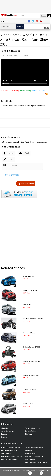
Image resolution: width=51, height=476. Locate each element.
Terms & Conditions (32, 428)
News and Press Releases (10, 447)
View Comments (39, 90)
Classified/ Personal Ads (34, 456)
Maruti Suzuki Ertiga (31, 375)
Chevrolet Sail (28, 276)
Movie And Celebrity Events (11, 456)
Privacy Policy (30, 431)
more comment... (40, 142)
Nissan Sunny (28, 403)
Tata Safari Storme (30, 389)
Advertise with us (7, 431)
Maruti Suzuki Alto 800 (31, 361)
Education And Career (9, 450)
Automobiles (30, 459)
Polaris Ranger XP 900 (31, 347)
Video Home (9, 34)
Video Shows (6, 453)
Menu (46, 27)
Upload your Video (26, 183)
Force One (27, 304)
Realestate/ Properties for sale (36, 462)
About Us (4, 428)
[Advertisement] (25, 6)
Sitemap (4, 437)
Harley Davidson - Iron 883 (33, 319)
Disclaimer (29, 434)
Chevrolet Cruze (29, 333)
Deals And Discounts (9, 459)
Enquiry (4, 434)
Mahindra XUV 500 (30, 290)
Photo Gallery (30, 453)
